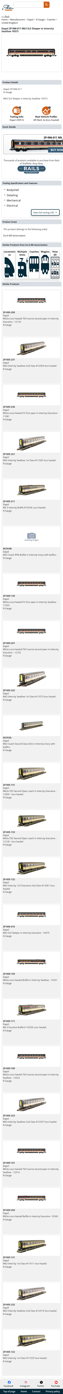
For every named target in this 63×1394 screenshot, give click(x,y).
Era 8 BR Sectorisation (14, 235)
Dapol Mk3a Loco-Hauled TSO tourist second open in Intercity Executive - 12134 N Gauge (31, 318)
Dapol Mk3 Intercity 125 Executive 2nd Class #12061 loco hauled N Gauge (29, 885)
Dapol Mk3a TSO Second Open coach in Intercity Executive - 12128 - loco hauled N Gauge (30, 838)
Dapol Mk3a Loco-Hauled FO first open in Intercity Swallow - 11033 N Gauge (30, 602)
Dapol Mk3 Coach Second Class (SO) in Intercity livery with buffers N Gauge (29, 744)
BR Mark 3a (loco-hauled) (46, 118)
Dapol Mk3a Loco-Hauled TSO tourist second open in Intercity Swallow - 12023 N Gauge (31, 1074)
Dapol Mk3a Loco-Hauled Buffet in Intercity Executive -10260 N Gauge (30, 1215)
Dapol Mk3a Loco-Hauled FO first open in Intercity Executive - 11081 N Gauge (30, 413)
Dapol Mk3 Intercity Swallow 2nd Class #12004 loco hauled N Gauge (29, 364)
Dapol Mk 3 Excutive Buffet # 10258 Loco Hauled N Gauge (24, 1026)
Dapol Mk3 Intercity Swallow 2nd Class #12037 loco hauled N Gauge (29, 1120)
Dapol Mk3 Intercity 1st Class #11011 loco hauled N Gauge (25, 1262)
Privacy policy (53, 1391)
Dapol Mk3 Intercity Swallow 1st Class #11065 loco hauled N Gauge (29, 459)
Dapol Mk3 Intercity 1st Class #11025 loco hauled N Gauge (25, 1356)
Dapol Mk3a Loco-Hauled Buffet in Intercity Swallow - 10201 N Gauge (30, 978)
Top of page (9, 1391)
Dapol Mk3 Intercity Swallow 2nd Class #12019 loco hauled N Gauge (29, 1309)
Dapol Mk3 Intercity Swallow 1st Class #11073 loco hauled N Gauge (29, 695)
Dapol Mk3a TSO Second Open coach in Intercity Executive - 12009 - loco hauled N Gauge (30, 791)
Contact (36, 1391)
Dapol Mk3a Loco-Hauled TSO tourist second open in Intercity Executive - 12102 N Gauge (31, 649)
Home (24, 1391)
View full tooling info (45, 212)
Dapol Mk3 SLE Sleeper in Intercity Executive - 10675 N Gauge (26, 931)
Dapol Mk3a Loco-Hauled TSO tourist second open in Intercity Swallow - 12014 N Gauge (31, 1169)
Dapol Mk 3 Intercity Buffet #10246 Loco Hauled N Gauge (24, 506)
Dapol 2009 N (17, 118)
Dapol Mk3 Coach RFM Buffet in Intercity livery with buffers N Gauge (29, 553)
